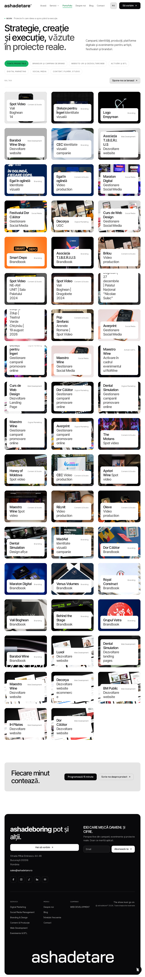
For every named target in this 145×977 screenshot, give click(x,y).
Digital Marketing (16, 71)
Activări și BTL (119, 63)
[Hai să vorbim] (138, 970)
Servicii (53, 5)
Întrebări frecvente (52, 917)
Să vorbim (128, 5)
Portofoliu (67, 5)
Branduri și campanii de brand (49, 63)
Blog (91, 5)
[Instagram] (21, 879)
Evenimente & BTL (18, 933)
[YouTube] (45, 879)
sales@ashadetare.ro (21, 870)
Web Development (19, 928)
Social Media (39, 71)
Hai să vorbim (42, 847)
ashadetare (72, 956)
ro (113, 6)
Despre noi (81, 5)
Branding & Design (19, 917)
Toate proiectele (16, 63)
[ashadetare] (18, 5)
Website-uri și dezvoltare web (88, 63)
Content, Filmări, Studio (66, 71)
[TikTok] (29, 879)
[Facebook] (13, 879)
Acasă (43, 5)
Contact (101, 5)
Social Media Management (22, 912)
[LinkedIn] (37, 879)
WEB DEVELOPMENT (80, 907)
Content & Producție (20, 922)
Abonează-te (121, 849)
